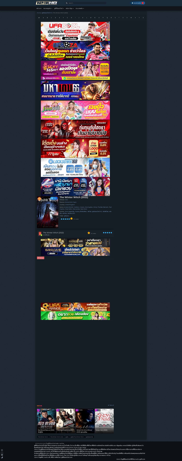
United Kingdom (70, 204)
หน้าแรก (38, 8)
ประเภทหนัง (79, 8)
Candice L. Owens (79, 207)
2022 (66, 199)
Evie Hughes (89, 207)
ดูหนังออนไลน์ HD (47, 13)
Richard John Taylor (70, 202)
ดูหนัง (67, 437)
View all (111, 405)
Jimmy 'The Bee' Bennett (100, 207)
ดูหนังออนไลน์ (89, 437)
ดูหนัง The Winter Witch (77, 437)
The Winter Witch (43, 437)
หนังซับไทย (105, 211)
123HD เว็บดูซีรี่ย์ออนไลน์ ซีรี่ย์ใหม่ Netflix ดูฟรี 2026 (49, 2)
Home (39, 13)
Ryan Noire (84, 209)
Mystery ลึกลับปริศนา (81, 211)
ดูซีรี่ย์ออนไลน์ (58, 8)
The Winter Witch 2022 (56, 437)
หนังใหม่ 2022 (71, 213)
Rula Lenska (76, 209)
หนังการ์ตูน (69, 8)
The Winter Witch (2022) (53, 233)
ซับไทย (89, 211)
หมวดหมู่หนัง (47, 8)
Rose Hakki (68, 209)
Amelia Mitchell (68, 207)
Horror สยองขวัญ (69, 211)
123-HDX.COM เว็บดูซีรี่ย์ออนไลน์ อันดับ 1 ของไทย (50, 443)
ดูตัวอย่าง (66, 216)
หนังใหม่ (64, 213)
